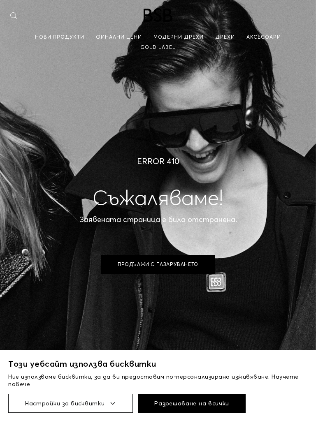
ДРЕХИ (225, 37)
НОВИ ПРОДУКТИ (59, 37)
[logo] (158, 15)
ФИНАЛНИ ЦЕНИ (119, 37)
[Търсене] (13, 15)
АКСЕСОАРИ (263, 37)
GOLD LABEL (158, 47)
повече (19, 384)
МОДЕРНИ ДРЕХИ (178, 37)
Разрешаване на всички (191, 403)
